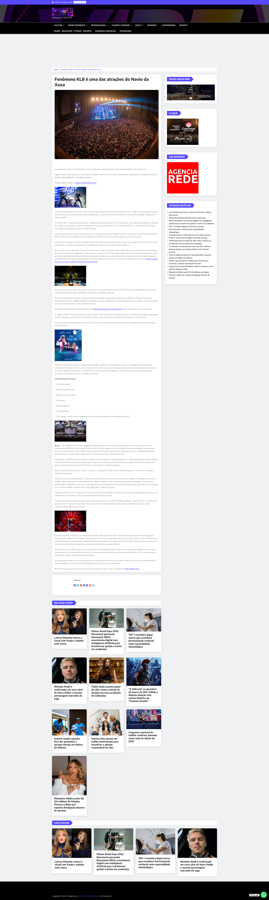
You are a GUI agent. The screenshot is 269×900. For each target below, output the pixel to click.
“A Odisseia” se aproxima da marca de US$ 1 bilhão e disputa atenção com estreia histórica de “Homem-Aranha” (143, 695)
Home (56, 69)
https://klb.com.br (132, 569)
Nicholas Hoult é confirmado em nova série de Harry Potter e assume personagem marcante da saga (68, 692)
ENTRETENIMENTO (77, 25)
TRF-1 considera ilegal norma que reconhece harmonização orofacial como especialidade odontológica (141, 640)
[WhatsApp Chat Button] (264, 895)
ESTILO (138, 25)
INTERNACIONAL (98, 25)
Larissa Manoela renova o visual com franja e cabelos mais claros (69, 640)
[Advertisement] (134, 49)
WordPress (81, 896)
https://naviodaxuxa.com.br (86, 183)
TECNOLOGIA (125, 31)
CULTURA (58, 25)
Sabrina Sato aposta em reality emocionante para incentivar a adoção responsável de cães (105, 743)
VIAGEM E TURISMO (121, 25)
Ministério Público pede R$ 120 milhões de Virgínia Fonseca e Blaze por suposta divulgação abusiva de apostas (69, 804)
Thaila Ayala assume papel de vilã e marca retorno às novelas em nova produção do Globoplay (106, 691)
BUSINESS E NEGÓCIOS (105, 31)
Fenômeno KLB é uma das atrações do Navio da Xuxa (81, 69)
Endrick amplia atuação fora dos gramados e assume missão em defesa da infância (68, 743)
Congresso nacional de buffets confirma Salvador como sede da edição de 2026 (143, 737)
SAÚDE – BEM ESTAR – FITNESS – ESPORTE (73, 31)
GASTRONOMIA (168, 25)
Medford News (94, 896)
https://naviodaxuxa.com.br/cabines (107, 309)
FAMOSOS (152, 25)
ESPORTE (183, 25)
